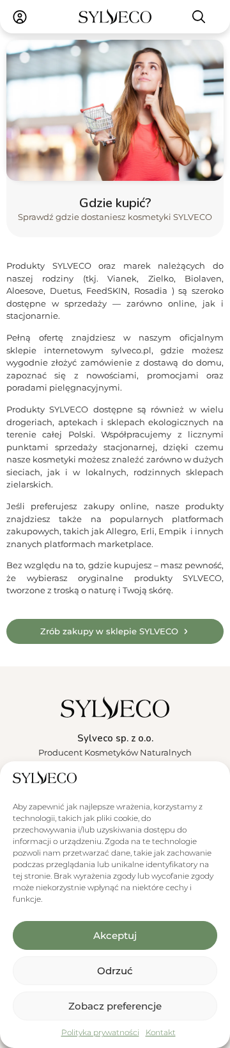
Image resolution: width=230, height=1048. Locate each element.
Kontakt (161, 1032)
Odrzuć (115, 971)
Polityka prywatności (100, 1032)
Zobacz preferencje (115, 1006)
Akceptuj (115, 935)
